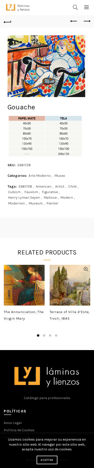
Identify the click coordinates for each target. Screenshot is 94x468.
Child (72, 186)
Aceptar (47, 460)
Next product (86, 21)
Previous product (74, 21)
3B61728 (25, 186)
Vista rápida (40, 269)
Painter (52, 203)
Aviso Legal (13, 423)
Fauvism (31, 192)
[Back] (7, 21)
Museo (59, 176)
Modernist (16, 203)
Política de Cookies (19, 430)
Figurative (50, 192)
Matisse (50, 197)
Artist (59, 186)
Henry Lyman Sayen (24, 197)
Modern (66, 197)
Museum (36, 203)
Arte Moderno (40, 176)
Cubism (14, 192)
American (43, 186)
